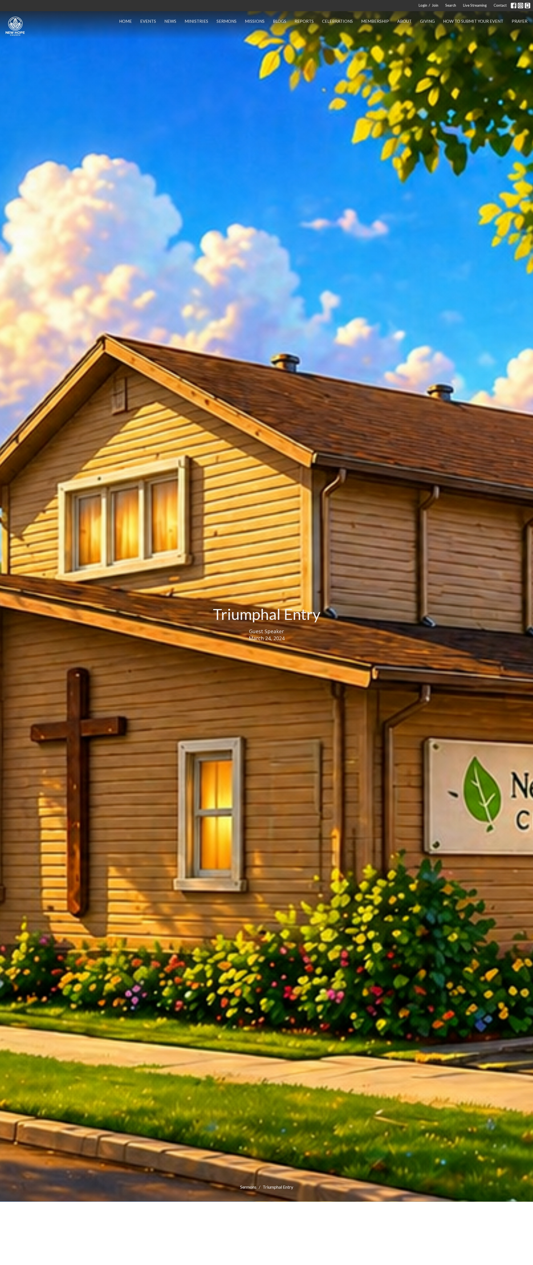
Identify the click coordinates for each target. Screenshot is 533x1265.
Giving (427, 21)
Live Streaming (475, 5)
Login (423, 5)
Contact (500, 5)
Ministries (196, 21)
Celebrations (337, 21)
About (404, 21)
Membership (375, 21)
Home (125, 21)
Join (435, 5)
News (170, 21)
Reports (304, 21)
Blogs (279, 21)
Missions (255, 21)
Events (148, 21)
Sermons (227, 21)
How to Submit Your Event (473, 21)
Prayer (519, 21)
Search (450, 5)
